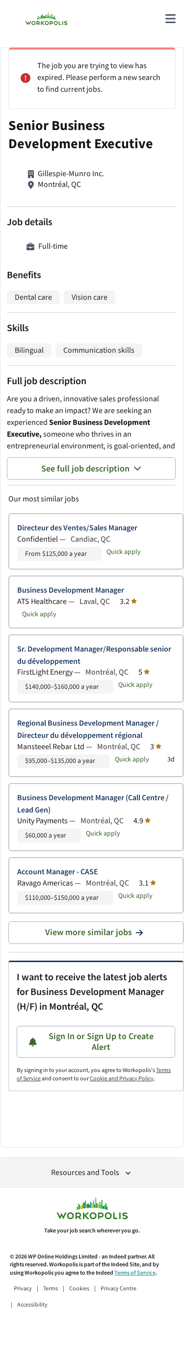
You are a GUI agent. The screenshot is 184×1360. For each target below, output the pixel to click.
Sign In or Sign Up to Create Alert (101, 1042)
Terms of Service (135, 1273)
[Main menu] (170, 19)
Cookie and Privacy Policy (122, 1078)
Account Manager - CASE (57, 872)
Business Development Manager (70, 590)
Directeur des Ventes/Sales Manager (77, 528)
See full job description (85, 468)
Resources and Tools (85, 1173)
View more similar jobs (88, 932)
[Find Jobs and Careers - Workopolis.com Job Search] (46, 18)
